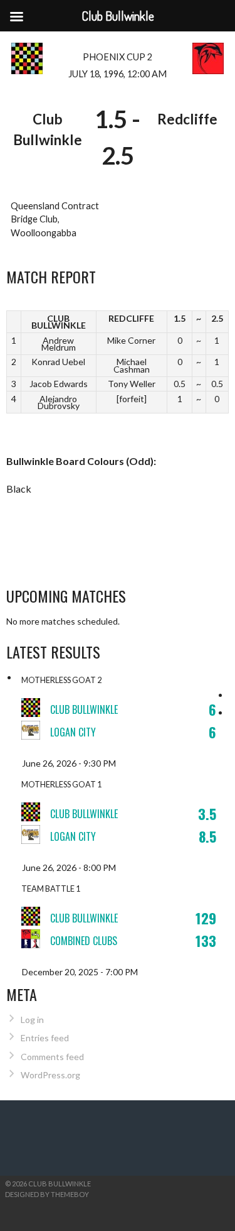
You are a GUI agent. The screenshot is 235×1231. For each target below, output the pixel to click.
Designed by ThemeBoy (47, 1194)
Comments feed (52, 1056)
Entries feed (45, 1037)
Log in (32, 1019)
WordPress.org (50, 1075)
